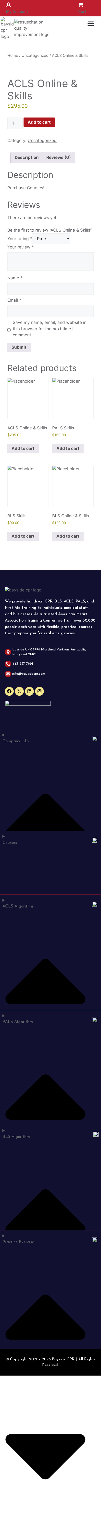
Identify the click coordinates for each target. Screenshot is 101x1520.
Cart (82, 11)
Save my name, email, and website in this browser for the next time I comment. (50, 328)
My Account (17, 11)
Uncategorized (35, 55)
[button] (90, 23)
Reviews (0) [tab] (58, 157)
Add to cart (39, 122)
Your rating (19, 238)
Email (14, 300)
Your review (20, 247)
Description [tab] (27, 157)
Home (12, 55)
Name (15, 277)
